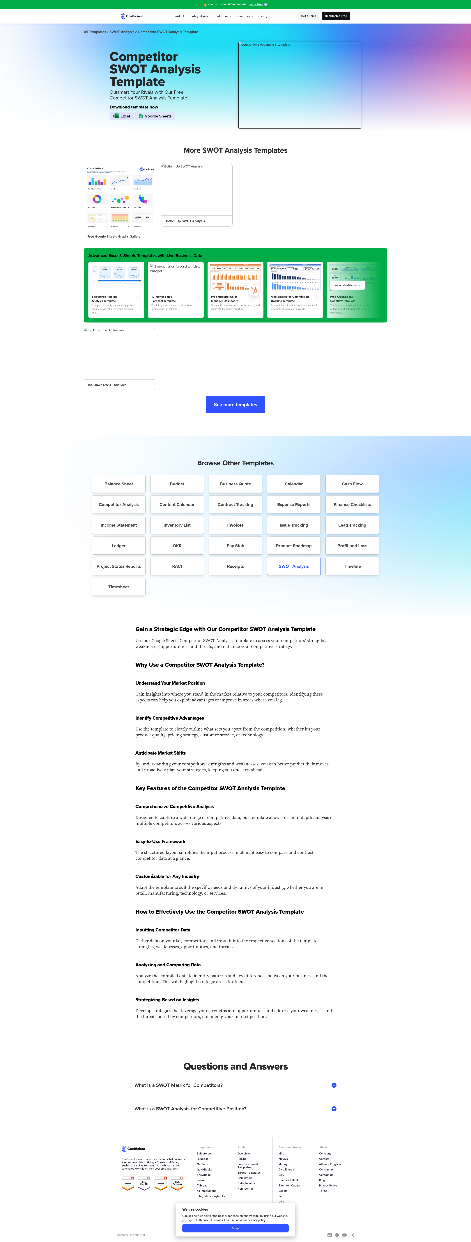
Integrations (200, 16)
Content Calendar (177, 504)
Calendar (294, 484)
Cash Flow (352, 484)
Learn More (256, 4)
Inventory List (177, 525)
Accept (236, 1228)
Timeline (352, 566)
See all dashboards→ (347, 285)
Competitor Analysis (119, 504)
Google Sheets (158, 116)
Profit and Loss (352, 545)
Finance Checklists (352, 504)
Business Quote (235, 484)
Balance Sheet (119, 484)
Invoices (235, 525)
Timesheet (118, 587)
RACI (177, 566)
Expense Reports (293, 504)
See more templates (235, 404)
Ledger (119, 545)
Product (178, 16)
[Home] (132, 16)
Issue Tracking (294, 525)
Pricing (262, 16)
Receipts (235, 566)
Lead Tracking (352, 525)
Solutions (222, 16)
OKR (177, 545)
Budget (177, 484)
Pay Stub (235, 545)
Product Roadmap (294, 545)
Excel (125, 116)
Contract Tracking (235, 504)
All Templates (95, 31)
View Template (120, 202)
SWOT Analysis (121, 31)
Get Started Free (336, 16)
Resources (243, 16)
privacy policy (257, 1220)
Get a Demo (308, 16)
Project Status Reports (119, 566)
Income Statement (119, 525)
